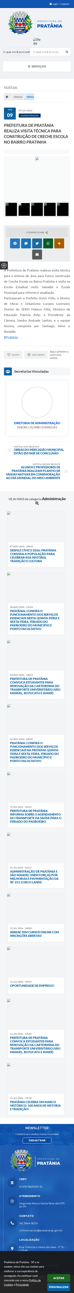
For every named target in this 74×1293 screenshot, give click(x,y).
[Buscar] (67, 52)
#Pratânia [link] (11, 337)
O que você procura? (16, 51)
